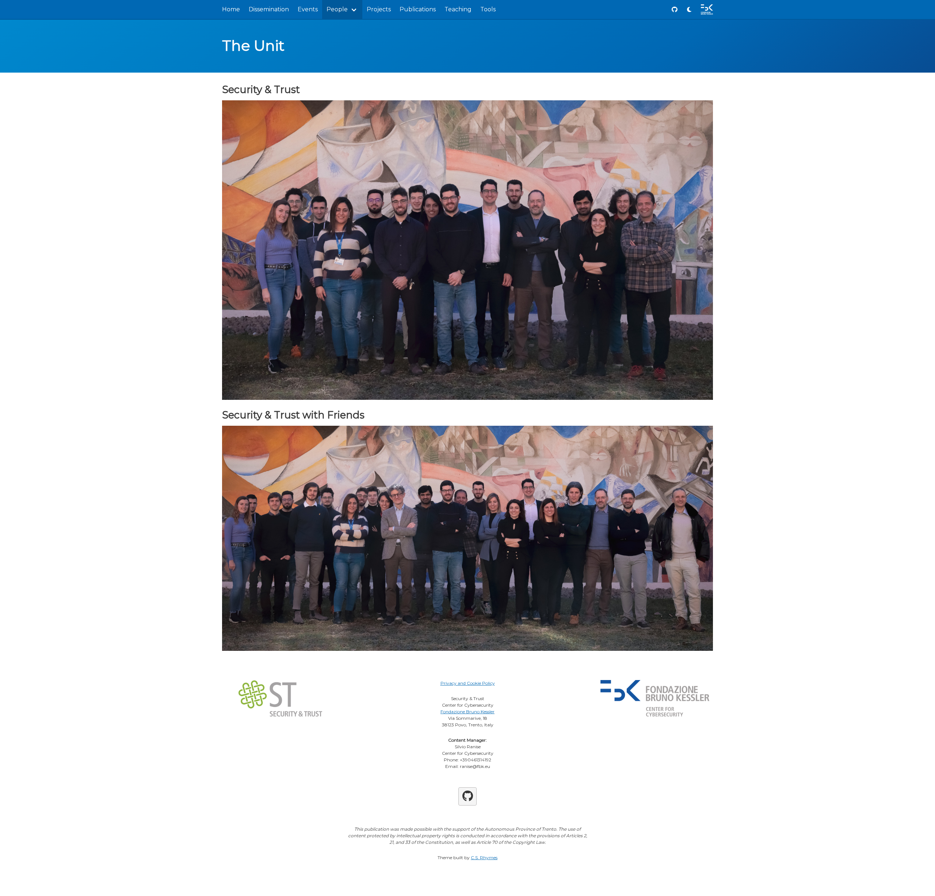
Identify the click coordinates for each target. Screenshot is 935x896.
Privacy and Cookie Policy (467, 683)
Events (308, 9)
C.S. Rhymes (484, 857)
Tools (488, 9)
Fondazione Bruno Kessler (467, 711)
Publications (418, 9)
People (337, 9)
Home (231, 9)
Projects (379, 9)
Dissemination (269, 9)
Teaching (458, 9)
